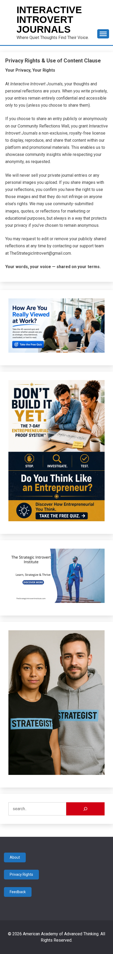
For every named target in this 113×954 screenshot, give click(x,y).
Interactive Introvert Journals (49, 19)
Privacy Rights (21, 874)
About (15, 857)
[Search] (85, 808)
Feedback (18, 892)
